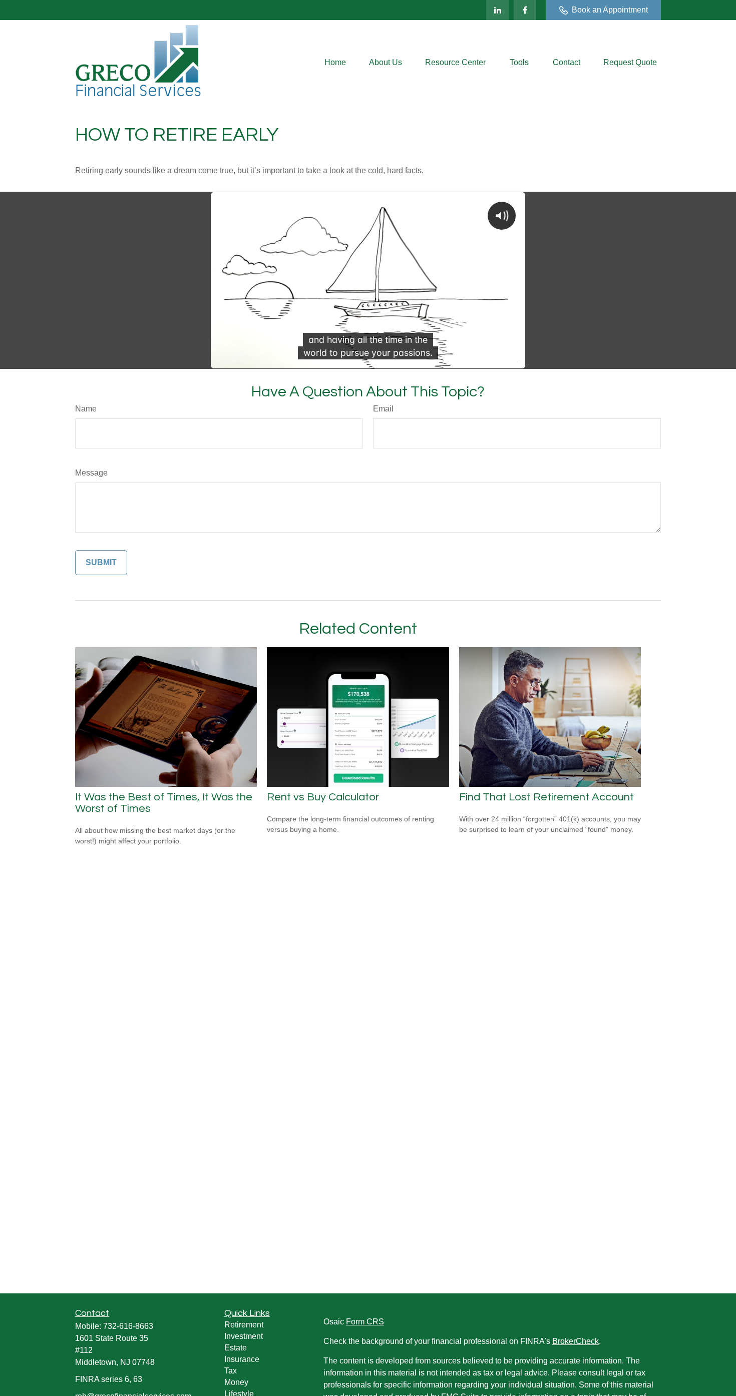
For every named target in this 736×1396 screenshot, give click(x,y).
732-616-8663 (128, 1326)
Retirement (243, 1324)
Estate (235, 1347)
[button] (335, 63)
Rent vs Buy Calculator (323, 797)
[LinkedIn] (497, 10)
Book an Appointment (610, 10)
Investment (243, 1336)
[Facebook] (525, 10)
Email (383, 408)
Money (236, 1382)
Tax (230, 1370)
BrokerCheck (575, 1341)
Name (86, 408)
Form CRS (365, 1321)
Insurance (241, 1359)
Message (91, 473)
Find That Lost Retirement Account (546, 797)
